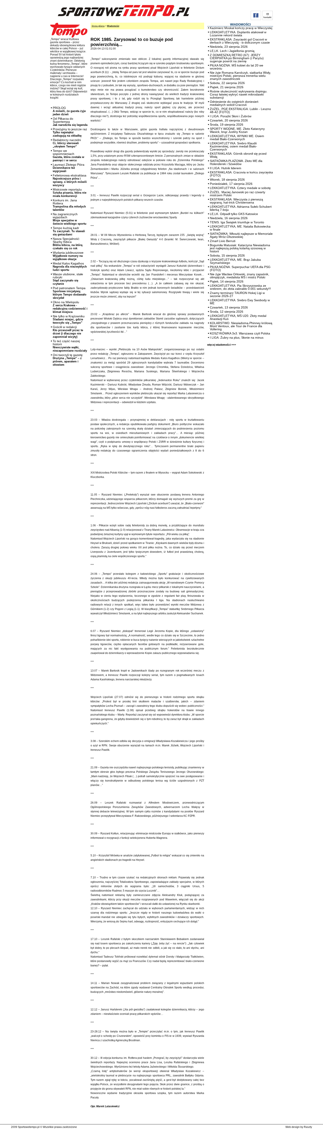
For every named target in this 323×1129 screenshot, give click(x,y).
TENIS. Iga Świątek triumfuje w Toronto (237, 222)
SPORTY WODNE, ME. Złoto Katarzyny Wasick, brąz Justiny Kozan (237, 130)
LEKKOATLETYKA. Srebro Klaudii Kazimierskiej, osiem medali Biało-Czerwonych (233, 146)
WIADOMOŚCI (240, 24)
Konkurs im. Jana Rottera (69, 204)
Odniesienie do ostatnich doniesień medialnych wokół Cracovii (234, 103)
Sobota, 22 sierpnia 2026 (227, 83)
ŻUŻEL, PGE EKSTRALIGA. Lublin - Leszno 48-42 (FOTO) (240, 110)
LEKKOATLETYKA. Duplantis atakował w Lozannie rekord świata (238, 33)
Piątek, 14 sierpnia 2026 (226, 281)
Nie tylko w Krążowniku (69, 319)
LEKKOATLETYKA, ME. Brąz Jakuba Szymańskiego (235, 261)
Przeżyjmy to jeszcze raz (70, 132)
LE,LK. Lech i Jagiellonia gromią (232, 51)
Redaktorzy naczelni (67, 143)
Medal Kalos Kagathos (70, 267)
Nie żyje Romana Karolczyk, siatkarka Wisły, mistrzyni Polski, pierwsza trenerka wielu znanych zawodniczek (240, 76)
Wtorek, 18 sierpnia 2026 (227, 179)
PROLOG (69, 111)
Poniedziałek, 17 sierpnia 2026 (231, 183)
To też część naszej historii (70, 345)
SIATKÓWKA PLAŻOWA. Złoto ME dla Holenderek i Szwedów (236, 162)
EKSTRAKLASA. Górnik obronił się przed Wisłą (238, 155)
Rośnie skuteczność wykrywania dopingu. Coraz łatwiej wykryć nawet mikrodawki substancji (238, 94)
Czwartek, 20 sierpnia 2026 (229, 120)
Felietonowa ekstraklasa (70, 180)
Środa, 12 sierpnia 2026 (226, 311)
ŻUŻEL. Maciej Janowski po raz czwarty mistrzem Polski (237, 193)
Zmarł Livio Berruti (222, 241)
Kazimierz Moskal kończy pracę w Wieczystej (241, 28)
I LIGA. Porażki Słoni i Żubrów (230, 116)
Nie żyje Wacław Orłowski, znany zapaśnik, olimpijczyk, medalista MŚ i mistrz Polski (239, 275)
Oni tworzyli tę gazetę (68, 359)
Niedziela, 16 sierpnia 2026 (229, 218)
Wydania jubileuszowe (68, 256)
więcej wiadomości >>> (221, 344)
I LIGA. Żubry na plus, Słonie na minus (236, 337)
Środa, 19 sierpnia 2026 (226, 124)
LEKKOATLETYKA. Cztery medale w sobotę (240, 188)
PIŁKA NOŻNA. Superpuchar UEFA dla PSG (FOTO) (240, 268)
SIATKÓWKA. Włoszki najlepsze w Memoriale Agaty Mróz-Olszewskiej (241, 235)
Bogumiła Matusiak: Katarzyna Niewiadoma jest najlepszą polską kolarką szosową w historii (240, 248)
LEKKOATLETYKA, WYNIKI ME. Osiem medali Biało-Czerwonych (237, 137)
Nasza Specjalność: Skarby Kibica (67, 243)
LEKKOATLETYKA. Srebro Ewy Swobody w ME (240, 301)
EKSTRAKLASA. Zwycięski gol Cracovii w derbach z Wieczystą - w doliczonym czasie (240, 41)
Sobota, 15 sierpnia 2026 (227, 255)
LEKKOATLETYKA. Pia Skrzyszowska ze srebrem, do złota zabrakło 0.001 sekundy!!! (240, 287)
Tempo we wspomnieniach (68, 155)
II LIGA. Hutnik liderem (225, 168)
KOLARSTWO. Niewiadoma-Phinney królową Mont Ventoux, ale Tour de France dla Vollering (241, 326)
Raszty (308, 1127)
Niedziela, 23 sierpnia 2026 (229, 46)
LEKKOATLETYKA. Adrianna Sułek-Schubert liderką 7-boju (241, 208)
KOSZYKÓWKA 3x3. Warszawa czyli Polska (240, 333)
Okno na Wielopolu (70, 307)
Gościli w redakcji (68, 331)
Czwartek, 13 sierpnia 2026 (229, 307)
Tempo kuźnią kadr (69, 231)
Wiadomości (113, 26)
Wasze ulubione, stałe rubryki (68, 278)
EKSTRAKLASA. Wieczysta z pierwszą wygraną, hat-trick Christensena (236, 201)
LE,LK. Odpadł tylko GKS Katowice (234, 214)
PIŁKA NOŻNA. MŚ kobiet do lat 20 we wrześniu (236, 67)
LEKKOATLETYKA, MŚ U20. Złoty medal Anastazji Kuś (238, 317)
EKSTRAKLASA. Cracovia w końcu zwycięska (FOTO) (241, 174)
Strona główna (98, 26)
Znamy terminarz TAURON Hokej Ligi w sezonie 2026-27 (237, 294)
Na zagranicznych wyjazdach (69, 218)
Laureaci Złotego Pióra (68, 168)
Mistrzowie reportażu (69, 193)
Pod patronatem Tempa (69, 292)
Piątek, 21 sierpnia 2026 (226, 87)
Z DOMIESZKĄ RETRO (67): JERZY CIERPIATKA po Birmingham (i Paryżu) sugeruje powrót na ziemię (237, 58)
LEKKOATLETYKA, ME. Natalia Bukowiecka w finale (240, 228)
